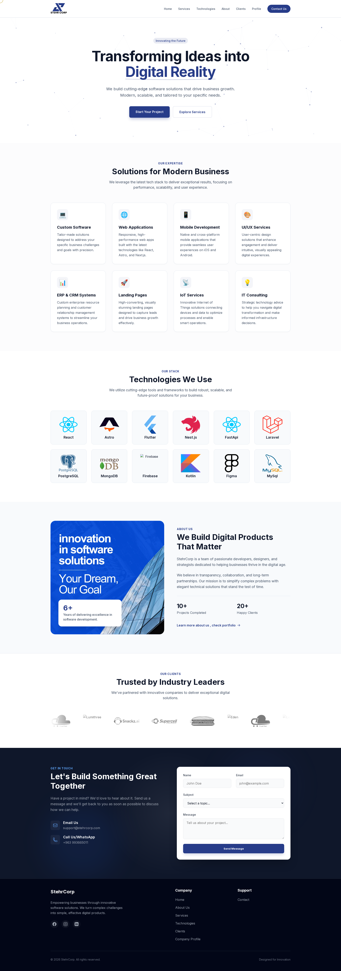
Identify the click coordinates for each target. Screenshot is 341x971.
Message (189, 814)
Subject (188, 794)
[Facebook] (54, 924)
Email (239, 775)
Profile (256, 8)
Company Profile (187, 939)
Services (184, 8)
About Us (182, 907)
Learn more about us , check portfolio (206, 625)
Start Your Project (149, 112)
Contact (243, 900)
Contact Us (279, 8)
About (226, 8)
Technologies (205, 8)
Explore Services (192, 112)
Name (187, 775)
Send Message (234, 848)
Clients (241, 8)
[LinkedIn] (77, 924)
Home (168, 8)
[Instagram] (65, 924)
